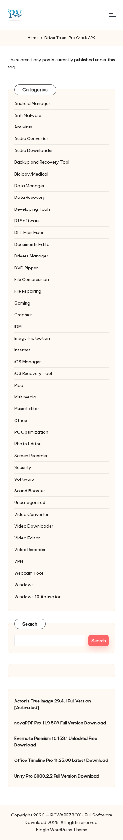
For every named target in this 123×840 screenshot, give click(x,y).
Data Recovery (29, 197)
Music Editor (26, 408)
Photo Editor (27, 444)
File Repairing (27, 291)
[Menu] (112, 15)
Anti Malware (27, 115)
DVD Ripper (26, 268)
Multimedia (25, 397)
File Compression (31, 279)
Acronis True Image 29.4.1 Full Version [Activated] (52, 704)
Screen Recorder (31, 455)
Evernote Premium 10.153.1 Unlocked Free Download (55, 741)
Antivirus (23, 127)
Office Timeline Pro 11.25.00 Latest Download (61, 760)
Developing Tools (32, 209)
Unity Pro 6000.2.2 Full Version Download (56, 776)
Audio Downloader (33, 150)
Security (22, 467)
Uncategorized (29, 502)
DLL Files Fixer (29, 232)
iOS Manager (27, 362)
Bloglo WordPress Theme (61, 829)
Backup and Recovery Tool (41, 162)
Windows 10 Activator (37, 596)
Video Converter (31, 514)
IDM (18, 326)
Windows (24, 585)
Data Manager (29, 185)
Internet (22, 350)
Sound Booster (29, 491)
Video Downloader (33, 526)
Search (30, 624)
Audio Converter (31, 138)
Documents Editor (32, 244)
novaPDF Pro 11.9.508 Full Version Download (60, 723)
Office (20, 420)
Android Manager (32, 103)
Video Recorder (30, 549)
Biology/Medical (31, 174)
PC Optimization (31, 432)
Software (24, 479)
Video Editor (27, 538)
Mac (18, 385)
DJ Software (27, 221)
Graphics (23, 314)
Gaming (22, 303)
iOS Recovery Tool (33, 373)
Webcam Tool (28, 573)
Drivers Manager (31, 256)
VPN (18, 561)
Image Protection (32, 338)
